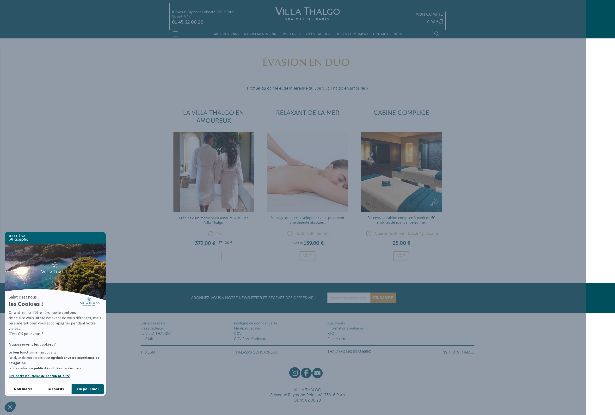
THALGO (148, 352)
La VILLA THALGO (155, 333)
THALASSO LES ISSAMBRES (349, 351)
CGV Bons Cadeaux (250, 339)
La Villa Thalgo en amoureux (213, 116)
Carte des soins (153, 323)
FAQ (330, 333)
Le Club (147, 339)
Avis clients (336, 323)
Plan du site (336, 339)
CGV (237, 333)
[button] (10, 407)
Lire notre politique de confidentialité (39, 376)
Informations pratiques (345, 328)
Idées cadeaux (152, 328)
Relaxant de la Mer (307, 112)
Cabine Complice (401, 112)
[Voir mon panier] (398, 21)
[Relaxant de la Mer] (307, 210)
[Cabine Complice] (401, 210)
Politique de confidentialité (255, 323)
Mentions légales (247, 328)
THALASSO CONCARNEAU (255, 352)
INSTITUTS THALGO (458, 352)
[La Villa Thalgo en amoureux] (213, 210)
